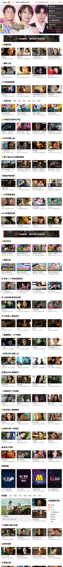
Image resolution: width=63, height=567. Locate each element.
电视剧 (18, 2)
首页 (13, 2)
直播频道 (23, 2)
